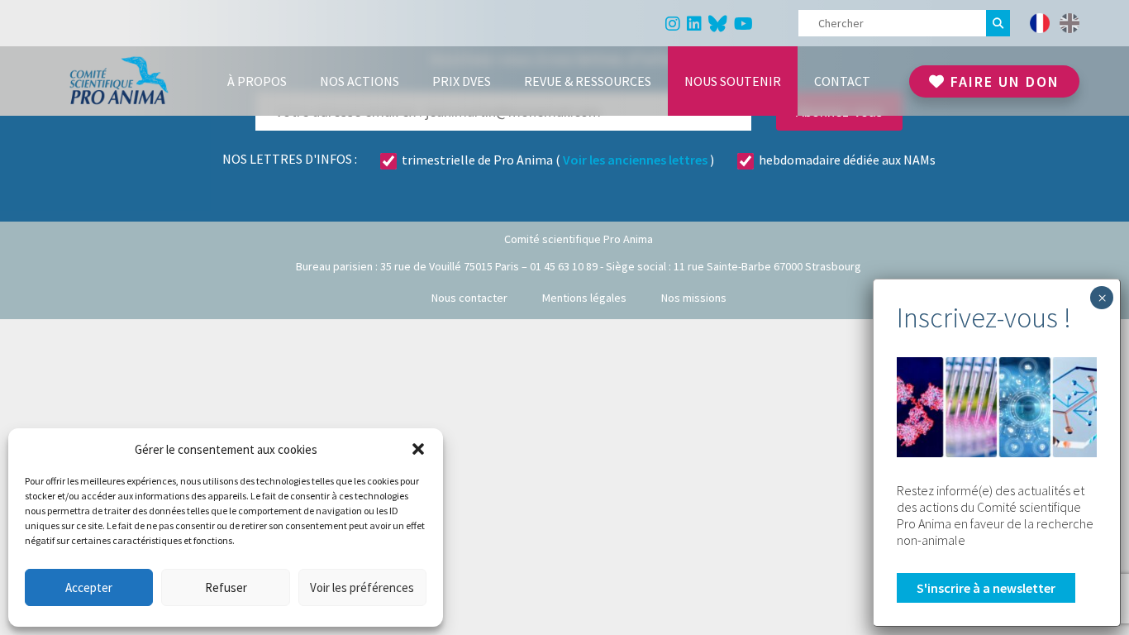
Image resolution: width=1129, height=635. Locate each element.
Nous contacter (469, 297)
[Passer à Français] (1040, 23)
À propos (257, 81)
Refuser (226, 587)
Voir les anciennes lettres (635, 159)
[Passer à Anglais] (1069, 23)
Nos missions (693, 297)
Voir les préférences (362, 587)
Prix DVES (461, 81)
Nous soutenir (732, 81)
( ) (558, 159)
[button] (418, 449)
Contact (842, 81)
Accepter (88, 587)
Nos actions (359, 81)
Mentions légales (584, 297)
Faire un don (1003, 81)
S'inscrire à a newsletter (986, 588)
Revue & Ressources (587, 81)
